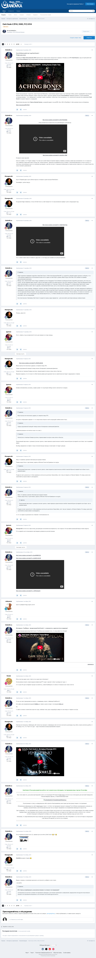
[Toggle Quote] (18, 272)
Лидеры (18, 11)
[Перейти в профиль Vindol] (9, 681)
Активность (11, 11)
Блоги (15, 14)
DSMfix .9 (37, 704)
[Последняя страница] (21, 44)
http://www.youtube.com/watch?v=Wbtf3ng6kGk (31, 363)
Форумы (3, 14)
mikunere (8, 601)
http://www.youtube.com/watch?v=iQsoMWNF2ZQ (28, 555)
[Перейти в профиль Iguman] (9, 337)
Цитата (25, 109)
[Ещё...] (92, 50)
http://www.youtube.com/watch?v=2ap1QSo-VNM (55, 155)
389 (9, 617)
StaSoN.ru (13, 30)
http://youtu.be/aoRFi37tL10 (23, 105)
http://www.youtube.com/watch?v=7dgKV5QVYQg (55, 224)
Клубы (9, 14)
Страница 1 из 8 (28, 44)
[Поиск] (93, 11)
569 (9, 347)
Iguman (8, 332)
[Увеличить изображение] (21, 55)
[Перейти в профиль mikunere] (9, 606)
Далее (17, 44)
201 (9, 690)
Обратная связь (57, 952)
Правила (35, 14)
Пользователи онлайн (45, 14)
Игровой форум (20, 32)
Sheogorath (9, 176)
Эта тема (88, 10)
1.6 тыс (9, 66)
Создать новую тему (75, 37)
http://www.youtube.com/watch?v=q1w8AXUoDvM (28, 558)
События (28, 14)
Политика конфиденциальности (43, 952)
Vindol (9, 676)
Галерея (22, 14)
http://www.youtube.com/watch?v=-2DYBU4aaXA (28, 590)
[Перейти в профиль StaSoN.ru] (4, 31)
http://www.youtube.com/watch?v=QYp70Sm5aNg (55, 119)
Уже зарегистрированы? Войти (75, 4)
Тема (31, 952)
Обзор (4, 11)
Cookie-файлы (66, 952)
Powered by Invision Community (48, 955)
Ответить (89, 37)
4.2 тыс (9, 190)
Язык (27, 952)
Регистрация (90, 4)
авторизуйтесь (51, 913)
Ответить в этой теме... (17, 919)
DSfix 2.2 (61, 704)
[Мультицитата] (21, 109)
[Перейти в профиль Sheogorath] (9, 181)
